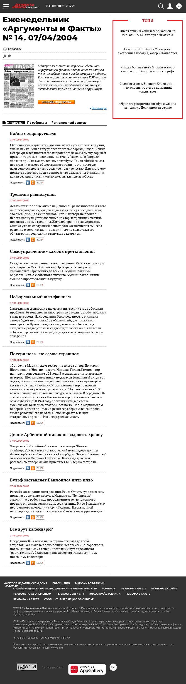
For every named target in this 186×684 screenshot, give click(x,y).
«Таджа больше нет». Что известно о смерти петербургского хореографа (147, 69)
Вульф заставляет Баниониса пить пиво (51, 480)
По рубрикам (37, 122)
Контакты (109, 588)
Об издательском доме (30, 583)
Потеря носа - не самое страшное (44, 353)
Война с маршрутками (33, 133)
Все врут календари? (31, 529)
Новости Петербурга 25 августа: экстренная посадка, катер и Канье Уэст (147, 51)
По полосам (14, 122)
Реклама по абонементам (32, 593)
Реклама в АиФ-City (70, 593)
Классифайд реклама (104, 593)
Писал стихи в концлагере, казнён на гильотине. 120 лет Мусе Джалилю (147, 33)
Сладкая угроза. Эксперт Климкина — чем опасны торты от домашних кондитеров (148, 87)
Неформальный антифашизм (40, 296)
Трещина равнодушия (33, 194)
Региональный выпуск (68, 122)
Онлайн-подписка (56, 102)
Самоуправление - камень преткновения (52, 251)
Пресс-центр (61, 583)
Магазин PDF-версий (89, 583)
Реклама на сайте (164, 588)
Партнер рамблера (52, 667)
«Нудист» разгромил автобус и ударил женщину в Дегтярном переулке (147, 105)
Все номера (99, 108)
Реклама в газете (133, 588)
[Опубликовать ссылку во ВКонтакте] (28, 182)
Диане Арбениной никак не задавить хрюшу (56, 434)
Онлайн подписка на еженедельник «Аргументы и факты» (55, 588)
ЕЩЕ (39, 182)
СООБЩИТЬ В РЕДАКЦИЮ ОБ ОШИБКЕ (69, 599)
